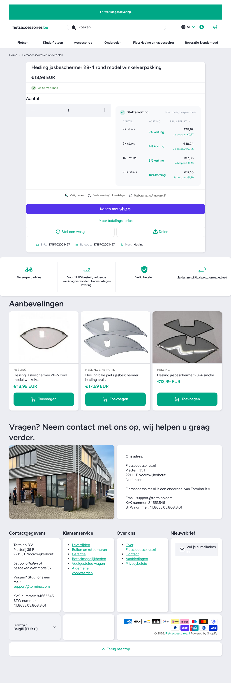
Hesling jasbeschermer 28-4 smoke (185, 375)
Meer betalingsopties (115, 221)
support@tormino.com (32, 586)
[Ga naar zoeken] (71, 27)
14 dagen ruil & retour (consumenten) (202, 277)
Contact (132, 554)
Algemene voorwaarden (82, 570)
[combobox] (116, 27)
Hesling (138, 244)
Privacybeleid (136, 563)
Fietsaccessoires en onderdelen (42, 55)
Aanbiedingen (137, 559)
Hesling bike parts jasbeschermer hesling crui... (111, 377)
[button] (215, 27)
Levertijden (81, 545)
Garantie (79, 554)
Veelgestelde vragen (88, 563)
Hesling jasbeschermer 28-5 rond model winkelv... (40, 377)
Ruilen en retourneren (89, 549)
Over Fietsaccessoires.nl (141, 547)
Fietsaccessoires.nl (177, 633)
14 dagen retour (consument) (150, 195)
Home (13, 55)
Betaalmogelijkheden (89, 559)
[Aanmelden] (211, 549)
